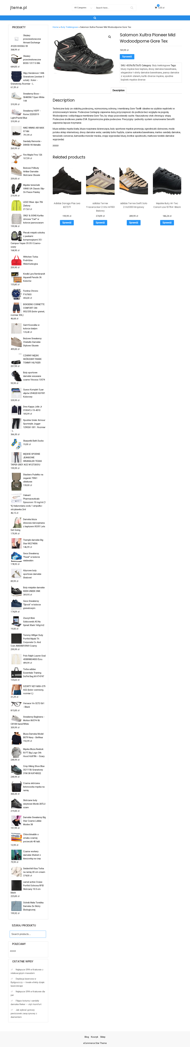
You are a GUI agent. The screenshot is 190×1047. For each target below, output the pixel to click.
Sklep (102, 1037)
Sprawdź (127, 56)
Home (56, 27)
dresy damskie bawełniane (162, 69)
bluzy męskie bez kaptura (134, 69)
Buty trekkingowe (69, 27)
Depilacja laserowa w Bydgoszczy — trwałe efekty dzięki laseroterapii (27, 982)
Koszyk (94, 1037)
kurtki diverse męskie (152, 76)
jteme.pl (18, 7)
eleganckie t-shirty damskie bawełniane (141, 72)
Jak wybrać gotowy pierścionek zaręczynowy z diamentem (24, 1013)
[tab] (118, 90)
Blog (87, 1037)
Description (119, 90)
